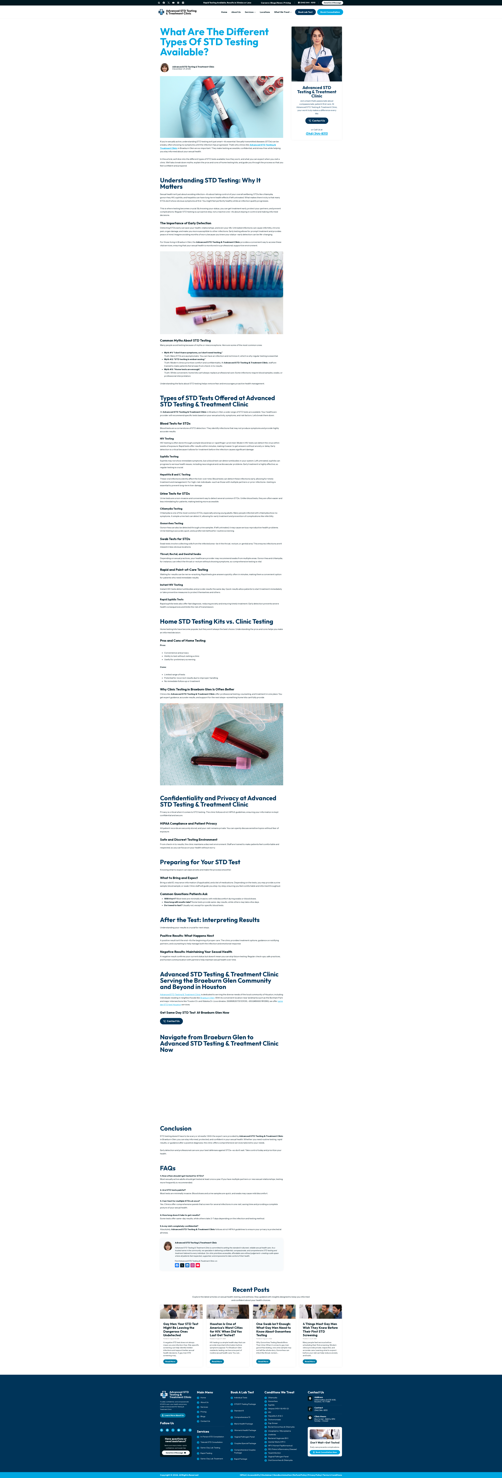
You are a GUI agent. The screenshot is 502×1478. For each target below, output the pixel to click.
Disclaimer (266, 1475)
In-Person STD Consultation (212, 1437)
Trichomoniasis (274, 1419)
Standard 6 (239, 1410)
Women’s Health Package (245, 1430)
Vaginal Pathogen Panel (244, 1437)
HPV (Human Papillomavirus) (280, 1445)
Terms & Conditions (332, 1475)
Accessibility (253, 1475)
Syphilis (271, 1405)
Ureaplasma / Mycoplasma (279, 1431)
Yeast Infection (274, 1453)
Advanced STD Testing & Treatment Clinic (180, 994)
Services (204, 1407)
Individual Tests (240, 1397)
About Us (236, 12)
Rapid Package (240, 1459)
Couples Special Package (245, 1443)
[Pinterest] (178, 3)
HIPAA (243, 1475)
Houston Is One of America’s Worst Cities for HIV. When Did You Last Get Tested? (226, 1329)
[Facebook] (164, 3)
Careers (265, 3)
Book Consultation (330, 12)
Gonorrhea (273, 1401)
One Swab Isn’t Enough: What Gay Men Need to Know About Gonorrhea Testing (273, 1329)
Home (224, 12)
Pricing (287, 3)
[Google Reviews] (159, 3)
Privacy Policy (314, 1475)
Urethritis (272, 1434)
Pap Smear (273, 1423)
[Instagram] (183, 3)
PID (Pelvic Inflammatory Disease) (282, 1449)
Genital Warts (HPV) (276, 1442)
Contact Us (205, 1421)
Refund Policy (300, 1475)
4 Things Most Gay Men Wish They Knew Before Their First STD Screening (320, 1329)
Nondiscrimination (282, 1475)
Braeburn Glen (207, 997)
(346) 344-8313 (317, 134)
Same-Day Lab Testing (210, 1447)
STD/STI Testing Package (245, 1404)
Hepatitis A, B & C (275, 1416)
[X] (169, 3)
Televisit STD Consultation (212, 1442)
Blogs (203, 1416)
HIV (269, 1412)
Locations (265, 12)
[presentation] (181, 1312)
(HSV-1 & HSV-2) (282, 1408)
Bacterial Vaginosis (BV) (278, 1438)
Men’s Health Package (243, 1424)
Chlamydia (272, 1397)
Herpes (271, 1408)
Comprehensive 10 (242, 1417)
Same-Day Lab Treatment (212, 1458)
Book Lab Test (305, 12)
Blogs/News (276, 3)
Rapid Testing (206, 1453)
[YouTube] (173, 3)
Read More (171, 1362)
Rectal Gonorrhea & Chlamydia (281, 1427)
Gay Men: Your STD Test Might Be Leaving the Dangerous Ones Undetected (180, 1329)
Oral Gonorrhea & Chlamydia (280, 1460)
